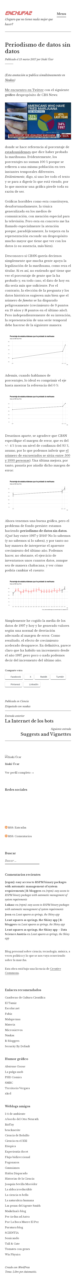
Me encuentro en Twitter (24, 90)
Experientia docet (16, 1151)
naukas (26, 706)
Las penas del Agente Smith (22, 1205)
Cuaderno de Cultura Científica (25, 997)
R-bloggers (12, 1040)
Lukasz (9, 904)
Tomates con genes (17, 1249)
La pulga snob (14, 1072)
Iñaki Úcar (47, 59)
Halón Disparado (16, 1173)
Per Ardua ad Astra (17, 1216)
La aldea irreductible (18, 1189)
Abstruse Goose (15, 1066)
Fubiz (8, 1013)
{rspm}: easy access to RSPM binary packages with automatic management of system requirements (37, 895)
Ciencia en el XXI (16, 1140)
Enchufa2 (18, 13)
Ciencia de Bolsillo (17, 1135)
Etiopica (10, 1146)
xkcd (8, 1093)
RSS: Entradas (16, 827)
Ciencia (24, 701)
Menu (61, 14)
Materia (10, 1024)
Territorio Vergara (17, 1088)
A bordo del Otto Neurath (22, 1119)
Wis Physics (13, 1254)
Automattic (30, 1271)
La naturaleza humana (19, 1200)
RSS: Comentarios (19, 836)
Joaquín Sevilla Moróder (21, 1184)
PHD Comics (13, 1077)
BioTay (9, 1124)
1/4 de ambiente (15, 1113)
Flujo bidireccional (17, 1157)
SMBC (9, 1082)
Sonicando (12, 1238)
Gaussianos (12, 1168)
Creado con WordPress (17, 1267)
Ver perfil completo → (19, 772)
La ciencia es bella (16, 1195)
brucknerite (12, 1130)
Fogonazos (12, 1162)
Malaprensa (12, 1019)
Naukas (9, 80)
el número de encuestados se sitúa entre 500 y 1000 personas (37, 455)
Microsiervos (14, 1030)
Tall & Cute (12, 1243)
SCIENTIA (12, 1232)
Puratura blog (14, 1227)
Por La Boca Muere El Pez (22, 1222)
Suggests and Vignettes (46, 732)
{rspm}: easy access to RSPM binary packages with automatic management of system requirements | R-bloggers (35, 886)
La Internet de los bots (29, 719)
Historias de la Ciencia (19, 1178)
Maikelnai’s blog (15, 1211)
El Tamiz (11, 1003)
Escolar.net (12, 1008)
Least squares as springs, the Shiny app (38, 914)
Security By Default (17, 1046)
